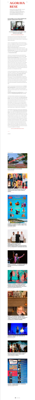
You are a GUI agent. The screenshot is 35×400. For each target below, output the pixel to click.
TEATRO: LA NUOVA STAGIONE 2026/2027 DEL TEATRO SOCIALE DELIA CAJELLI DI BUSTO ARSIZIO (17, 190)
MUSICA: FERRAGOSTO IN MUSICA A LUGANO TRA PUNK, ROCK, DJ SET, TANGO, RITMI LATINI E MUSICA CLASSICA (17, 354)
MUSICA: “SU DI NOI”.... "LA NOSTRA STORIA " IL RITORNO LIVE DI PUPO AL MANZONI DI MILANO (17, 265)
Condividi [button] (9, 131)
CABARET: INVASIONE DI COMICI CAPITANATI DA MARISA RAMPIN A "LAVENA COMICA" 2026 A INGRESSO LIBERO (17, 225)
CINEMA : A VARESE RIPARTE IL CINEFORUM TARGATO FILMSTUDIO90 (17, 385)
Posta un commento (12, 171)
